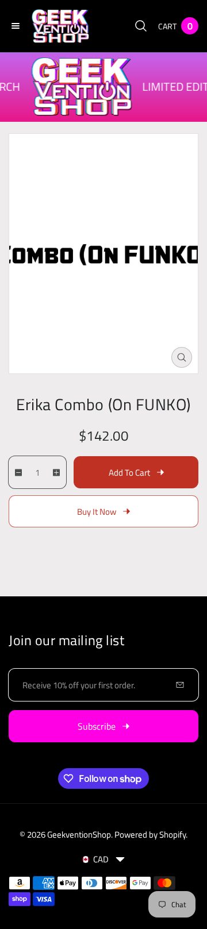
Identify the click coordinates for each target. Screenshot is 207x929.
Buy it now (96, 511)
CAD (101, 859)
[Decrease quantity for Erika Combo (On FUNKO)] (16, 472)
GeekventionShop (79, 834)
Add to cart (129, 472)
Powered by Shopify (150, 834)
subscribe (97, 726)
